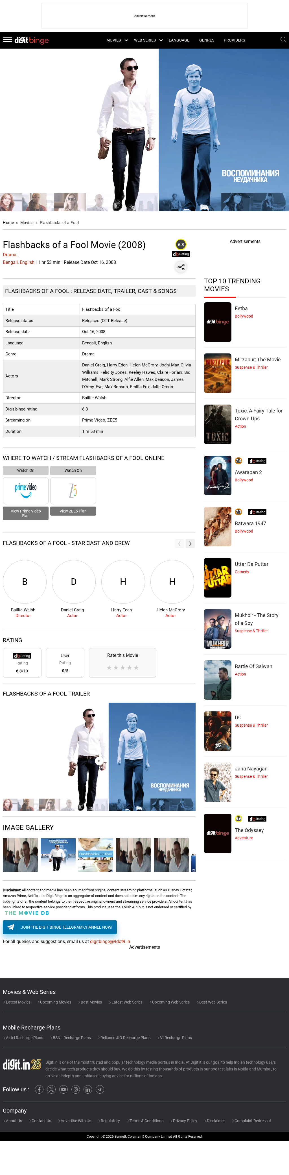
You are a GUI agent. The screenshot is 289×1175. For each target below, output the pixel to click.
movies (113, 40)
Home (8, 222)
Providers (234, 40)
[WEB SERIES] (160, 40)
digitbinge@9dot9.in (110, 941)
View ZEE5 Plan (73, 511)
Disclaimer (215, 1120)
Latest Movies (17, 1002)
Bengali (10, 262)
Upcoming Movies (55, 1002)
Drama (9, 254)
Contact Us (41, 1120)
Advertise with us (75, 1120)
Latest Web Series (127, 1002)
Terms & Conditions (146, 1120)
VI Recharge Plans (175, 1037)
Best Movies (91, 1002)
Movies (27, 222)
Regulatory (110, 1120)
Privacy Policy (184, 1120)
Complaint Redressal (252, 1120)
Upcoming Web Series (170, 1002)
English (27, 262)
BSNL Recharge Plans (71, 1037)
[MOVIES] (126, 40)
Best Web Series (212, 1002)
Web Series (145, 40)
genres (206, 40)
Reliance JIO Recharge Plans (125, 1037)
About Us (13, 1120)
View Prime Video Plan (26, 513)
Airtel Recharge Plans (24, 1037)
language (179, 40)
